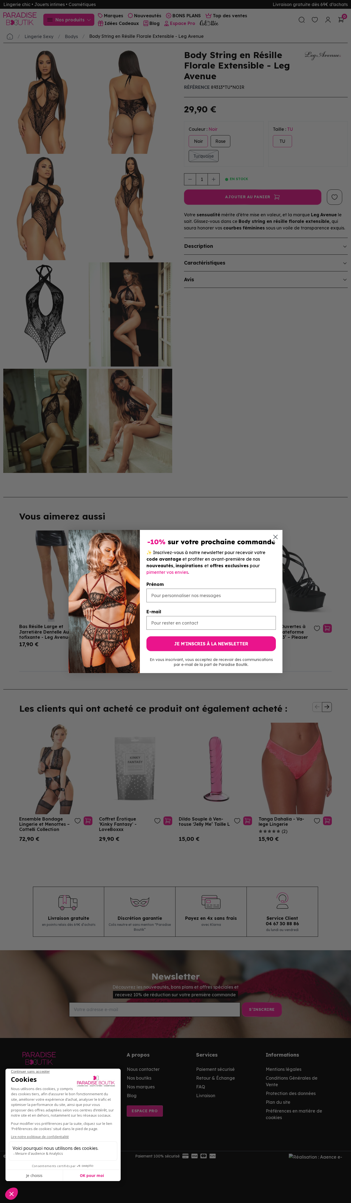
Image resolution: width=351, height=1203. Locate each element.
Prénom (155, 584)
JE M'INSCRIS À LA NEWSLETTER (211, 643)
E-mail (153, 611)
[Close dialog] (275, 537)
